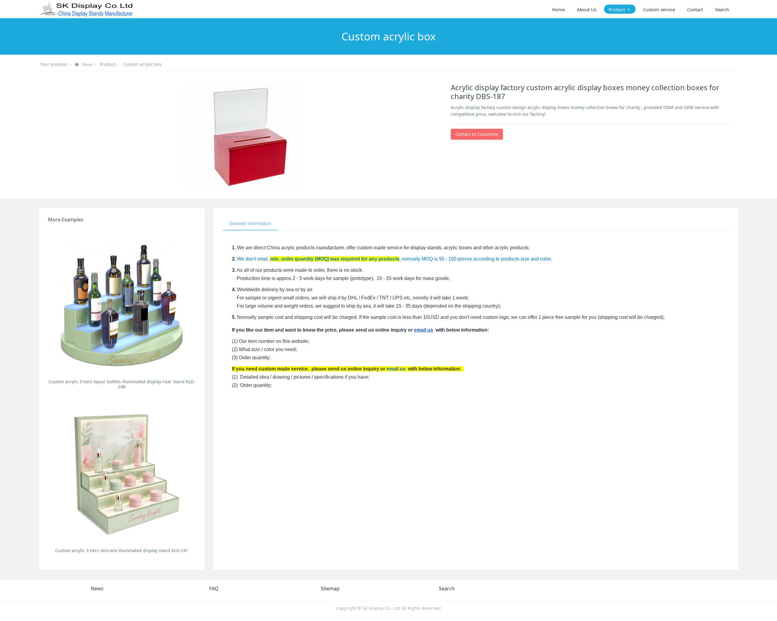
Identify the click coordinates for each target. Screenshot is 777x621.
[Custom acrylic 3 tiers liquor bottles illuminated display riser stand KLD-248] (121, 302)
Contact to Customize (476, 134)
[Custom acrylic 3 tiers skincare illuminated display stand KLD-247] (121, 471)
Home (558, 9)
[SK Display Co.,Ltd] (86, 9)
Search (447, 588)
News (97, 588)
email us (423, 330)
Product (108, 64)
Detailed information (250, 223)
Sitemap (330, 588)
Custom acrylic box (142, 64)
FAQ (214, 588)
